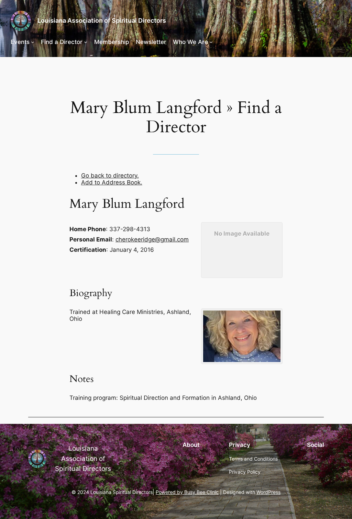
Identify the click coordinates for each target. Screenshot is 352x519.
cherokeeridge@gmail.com (152, 239)
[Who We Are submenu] (211, 42)
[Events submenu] (32, 42)
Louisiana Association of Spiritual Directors (101, 20)
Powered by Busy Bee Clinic (187, 492)
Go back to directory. (110, 175)
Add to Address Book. (111, 182)
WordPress (268, 492)
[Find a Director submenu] (85, 42)
